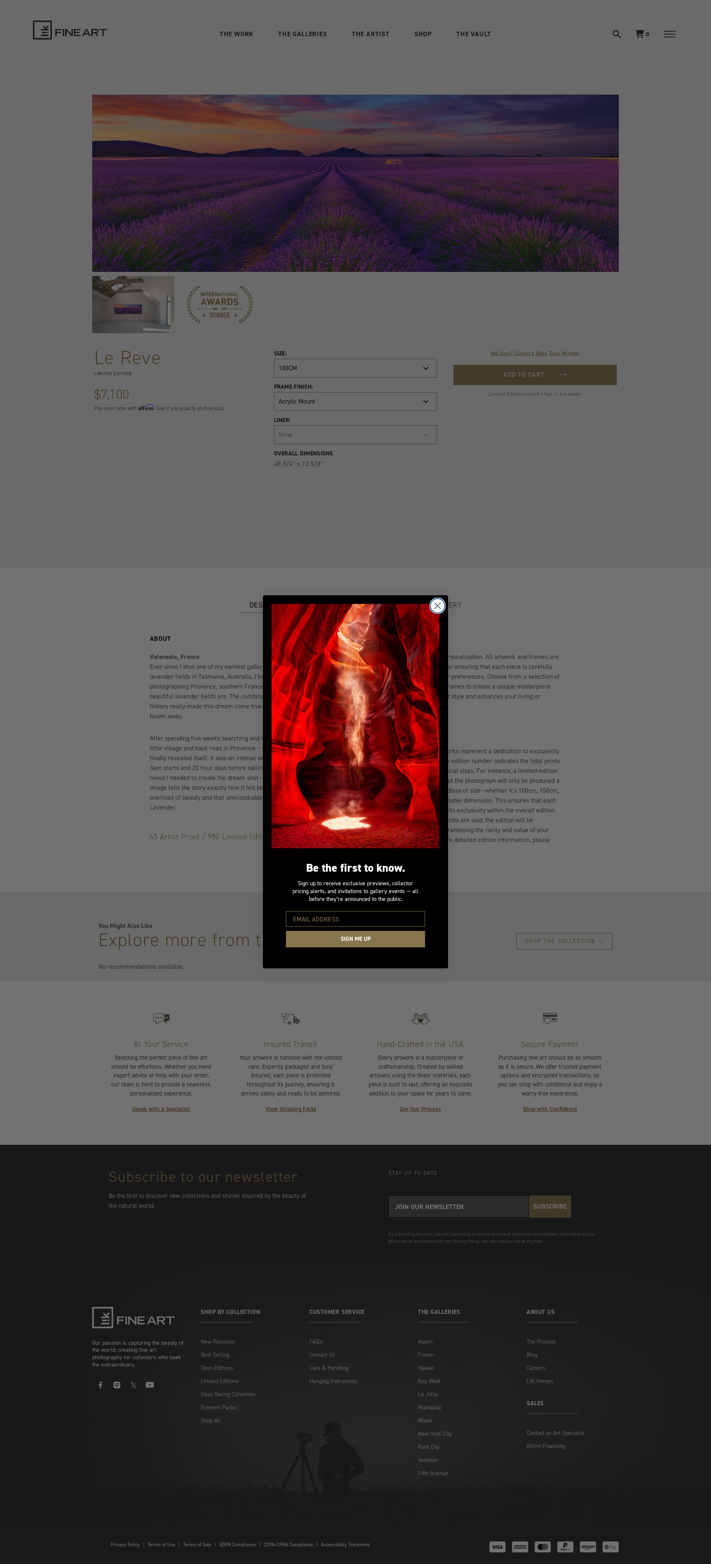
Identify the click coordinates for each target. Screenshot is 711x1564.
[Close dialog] (437, 606)
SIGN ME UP (356, 939)
